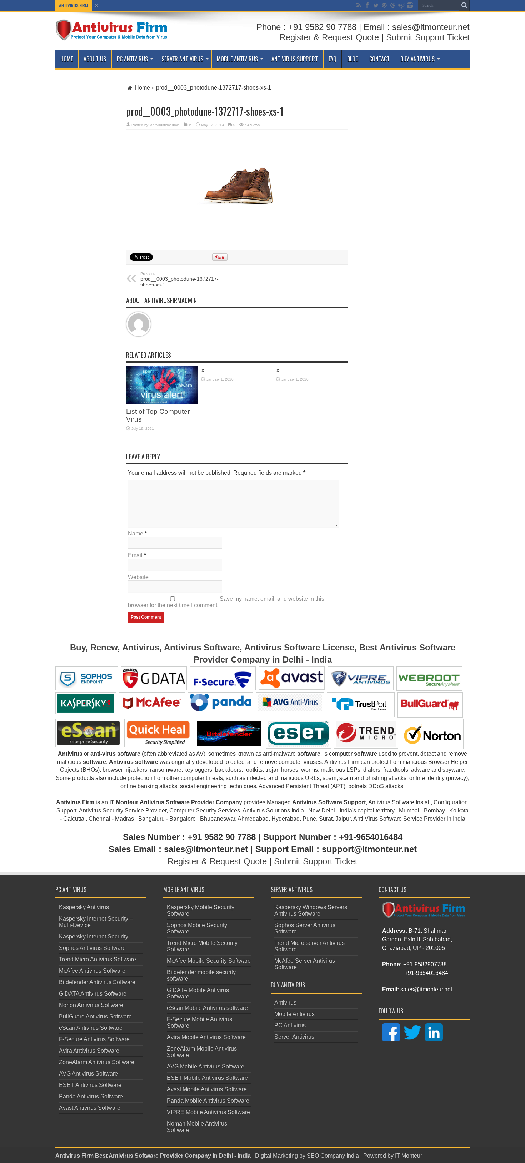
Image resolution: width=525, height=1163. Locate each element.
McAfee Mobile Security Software (209, 961)
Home (66, 59)
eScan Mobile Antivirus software (207, 1008)
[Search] (464, 5)
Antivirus (285, 1003)
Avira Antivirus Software (89, 1051)
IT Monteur (408, 1156)
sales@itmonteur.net (426, 989)
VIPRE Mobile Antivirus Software (208, 1112)
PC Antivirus (132, 59)
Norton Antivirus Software (91, 1005)
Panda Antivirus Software (91, 1096)
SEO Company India (333, 1156)
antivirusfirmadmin (165, 125)
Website (138, 577)
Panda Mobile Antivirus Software (208, 1101)
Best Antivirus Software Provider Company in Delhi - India (173, 1156)
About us (95, 59)
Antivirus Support (294, 59)
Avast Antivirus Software (89, 1108)
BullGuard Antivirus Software (95, 1016)
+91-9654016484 (426, 973)
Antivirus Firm (74, 1156)
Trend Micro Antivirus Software (97, 959)
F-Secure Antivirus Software (94, 1039)
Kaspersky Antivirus (84, 907)
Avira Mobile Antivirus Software (206, 1037)
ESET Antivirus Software (90, 1085)
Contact (379, 59)
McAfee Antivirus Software (92, 971)
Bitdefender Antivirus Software (97, 982)
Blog (353, 59)
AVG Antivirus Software (88, 1074)
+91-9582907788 (425, 964)
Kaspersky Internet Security (93, 936)
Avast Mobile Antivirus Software (207, 1089)
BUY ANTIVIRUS (417, 59)
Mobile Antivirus (237, 59)
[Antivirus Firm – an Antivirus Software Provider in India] (112, 30)
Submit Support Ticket (428, 37)
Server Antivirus (182, 59)
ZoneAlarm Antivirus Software (96, 1062)
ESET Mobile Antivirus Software (207, 1078)
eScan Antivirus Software (90, 1028)
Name (135, 533)
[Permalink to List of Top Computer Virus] (162, 385)
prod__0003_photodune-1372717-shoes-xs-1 (179, 279)
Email (135, 555)
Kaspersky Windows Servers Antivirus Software (310, 910)
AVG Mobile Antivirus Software (205, 1066)
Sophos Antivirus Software (92, 948)
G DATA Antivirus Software (92, 994)
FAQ (332, 59)
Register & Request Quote (329, 37)
